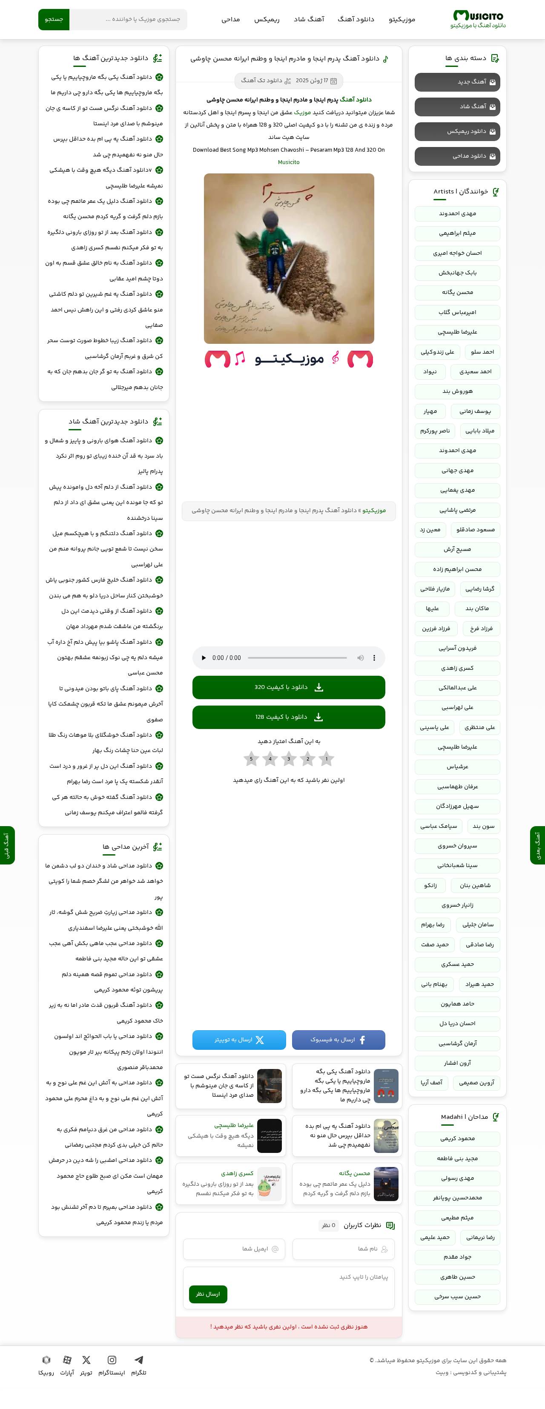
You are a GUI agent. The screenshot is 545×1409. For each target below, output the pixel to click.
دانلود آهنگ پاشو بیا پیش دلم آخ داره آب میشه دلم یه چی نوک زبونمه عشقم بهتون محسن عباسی (105, 658)
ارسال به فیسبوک (332, 1040)
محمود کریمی (457, 1139)
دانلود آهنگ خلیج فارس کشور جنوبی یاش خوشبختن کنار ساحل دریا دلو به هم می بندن (104, 588)
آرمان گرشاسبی (458, 1044)
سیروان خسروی (457, 846)
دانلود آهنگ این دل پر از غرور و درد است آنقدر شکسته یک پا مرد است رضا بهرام (106, 774)
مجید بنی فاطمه (457, 1159)
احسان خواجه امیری (457, 253)
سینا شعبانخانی (457, 865)
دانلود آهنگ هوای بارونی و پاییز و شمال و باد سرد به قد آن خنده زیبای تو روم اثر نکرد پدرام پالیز (104, 456)
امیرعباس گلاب (457, 312)
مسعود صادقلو (475, 530)
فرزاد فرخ (481, 629)
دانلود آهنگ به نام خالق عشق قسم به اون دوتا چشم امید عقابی (104, 271)
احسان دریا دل (457, 1024)
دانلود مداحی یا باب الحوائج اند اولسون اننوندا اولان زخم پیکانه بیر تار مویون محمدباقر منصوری (108, 1052)
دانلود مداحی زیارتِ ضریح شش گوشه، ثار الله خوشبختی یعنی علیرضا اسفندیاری (106, 920)
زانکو (430, 885)
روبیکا (46, 1373)
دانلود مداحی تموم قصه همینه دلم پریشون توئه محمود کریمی (112, 982)
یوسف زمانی (475, 411)
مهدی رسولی (457, 1178)
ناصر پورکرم (435, 431)
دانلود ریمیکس (466, 131)
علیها (432, 609)
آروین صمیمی (476, 1083)
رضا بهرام (433, 925)
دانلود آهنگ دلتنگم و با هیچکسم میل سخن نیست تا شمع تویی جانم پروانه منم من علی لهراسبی (106, 549)
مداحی (230, 19)
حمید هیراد (479, 984)
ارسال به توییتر (233, 1040)
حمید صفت (435, 945)
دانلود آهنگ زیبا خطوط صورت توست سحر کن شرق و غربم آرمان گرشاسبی (105, 348)
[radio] (326, 759)
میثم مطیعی (457, 1218)
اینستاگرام (111, 1373)
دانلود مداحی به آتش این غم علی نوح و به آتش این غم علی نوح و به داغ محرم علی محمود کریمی (104, 1098)
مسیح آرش (457, 549)
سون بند (484, 826)
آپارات (67, 1373)
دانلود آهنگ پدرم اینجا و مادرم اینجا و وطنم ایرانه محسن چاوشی (285, 59)
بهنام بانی (434, 984)
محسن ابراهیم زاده (457, 569)
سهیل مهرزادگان (457, 806)
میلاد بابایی (480, 431)
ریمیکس (267, 19)
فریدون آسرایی (458, 648)
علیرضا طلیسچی (457, 332)
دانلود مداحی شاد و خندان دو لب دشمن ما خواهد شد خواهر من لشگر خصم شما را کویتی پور (104, 882)
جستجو (54, 19)
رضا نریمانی (480, 1237)
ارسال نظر (208, 1294)
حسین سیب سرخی (457, 1297)
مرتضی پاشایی (457, 510)
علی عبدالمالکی (458, 688)
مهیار (430, 411)
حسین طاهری (457, 1277)
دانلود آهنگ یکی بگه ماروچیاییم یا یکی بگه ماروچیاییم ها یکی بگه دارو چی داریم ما (107, 85)
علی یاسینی (434, 727)
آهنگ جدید (472, 82)
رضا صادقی (480, 945)
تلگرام (138, 1373)
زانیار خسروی (457, 905)
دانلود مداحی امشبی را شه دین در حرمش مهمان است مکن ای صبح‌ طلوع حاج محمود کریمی (106, 1176)
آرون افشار (457, 1063)
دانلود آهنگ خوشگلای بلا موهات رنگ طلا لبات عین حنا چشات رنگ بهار (106, 743)
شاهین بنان (475, 885)
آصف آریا (431, 1083)
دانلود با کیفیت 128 (281, 717)
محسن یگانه (457, 292)
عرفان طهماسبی (457, 787)
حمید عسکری (457, 964)
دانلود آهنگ (356, 19)
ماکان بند (477, 609)
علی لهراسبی (457, 707)
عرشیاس (457, 767)
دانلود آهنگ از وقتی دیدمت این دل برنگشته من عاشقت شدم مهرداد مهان (112, 619)
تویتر (86, 1373)
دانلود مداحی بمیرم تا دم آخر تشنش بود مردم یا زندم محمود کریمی (107, 1215)
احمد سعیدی (475, 372)
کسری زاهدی (457, 668)
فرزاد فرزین (436, 629)
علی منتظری (480, 727)
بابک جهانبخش (458, 273)
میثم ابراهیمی (457, 233)
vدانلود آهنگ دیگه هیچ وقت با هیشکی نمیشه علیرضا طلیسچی (106, 178)
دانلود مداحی (469, 156)
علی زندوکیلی (437, 352)
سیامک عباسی (438, 826)
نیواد (430, 372)
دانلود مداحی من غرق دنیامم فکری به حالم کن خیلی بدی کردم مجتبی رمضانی (110, 1137)
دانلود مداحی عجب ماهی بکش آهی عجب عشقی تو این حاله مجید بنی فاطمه (106, 951)
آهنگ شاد (309, 19)
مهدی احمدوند (457, 214)
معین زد (430, 530)
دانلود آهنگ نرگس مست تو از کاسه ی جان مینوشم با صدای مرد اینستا (104, 116)
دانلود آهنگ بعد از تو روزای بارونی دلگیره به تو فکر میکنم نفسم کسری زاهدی (105, 240)
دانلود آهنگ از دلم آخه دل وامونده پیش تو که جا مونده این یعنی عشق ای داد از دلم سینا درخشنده (106, 503)
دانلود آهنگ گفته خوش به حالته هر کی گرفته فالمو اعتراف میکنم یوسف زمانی (107, 805)
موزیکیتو (478, 19)
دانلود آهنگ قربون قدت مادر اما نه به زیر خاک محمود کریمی (106, 1013)
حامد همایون (457, 1004)
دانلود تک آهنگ (261, 81)
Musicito (289, 162)
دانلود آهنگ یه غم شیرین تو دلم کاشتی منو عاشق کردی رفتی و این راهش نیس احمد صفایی (106, 310)
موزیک (302, 113)
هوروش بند (457, 391)
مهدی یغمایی (457, 490)
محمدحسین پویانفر (457, 1198)
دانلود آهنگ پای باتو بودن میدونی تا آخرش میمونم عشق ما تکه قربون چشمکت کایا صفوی (105, 704)
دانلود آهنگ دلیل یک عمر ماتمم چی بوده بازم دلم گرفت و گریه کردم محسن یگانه (105, 209)
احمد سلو (482, 352)
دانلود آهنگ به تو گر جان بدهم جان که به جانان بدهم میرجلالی (105, 379)
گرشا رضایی (480, 589)
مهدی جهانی (458, 470)
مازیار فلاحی (435, 589)
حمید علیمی (435, 1237)
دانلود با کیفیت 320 (281, 687)
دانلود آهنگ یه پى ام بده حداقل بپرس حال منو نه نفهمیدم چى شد (108, 147)
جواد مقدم (457, 1257)
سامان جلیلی (478, 925)
